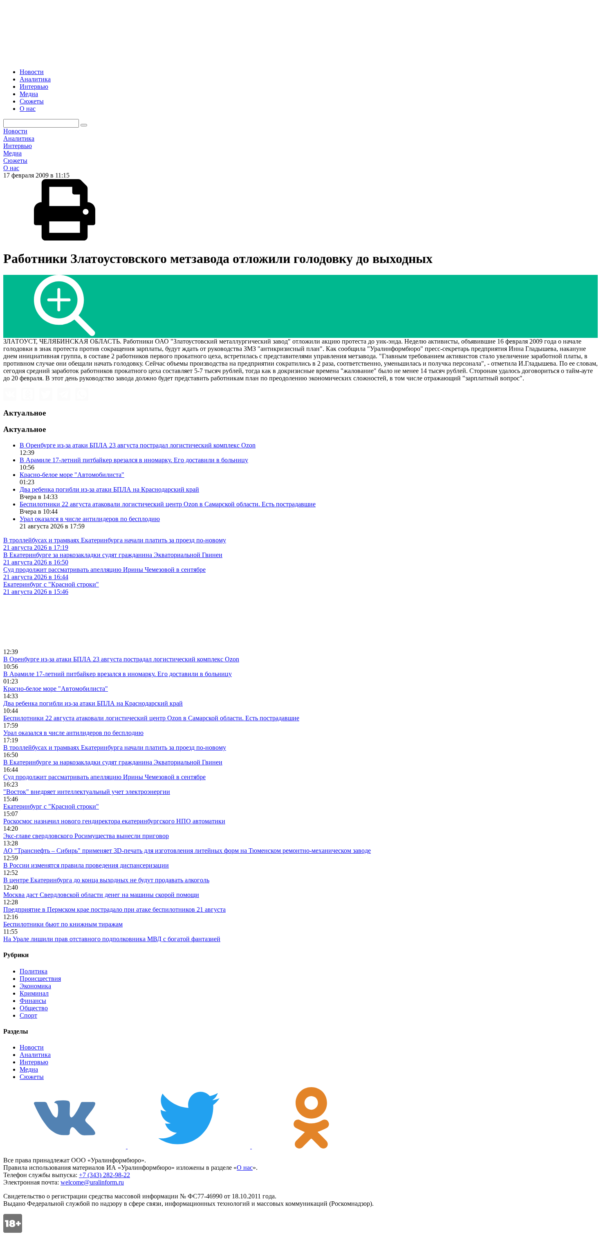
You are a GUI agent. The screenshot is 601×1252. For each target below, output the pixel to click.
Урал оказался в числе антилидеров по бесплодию (90, 518)
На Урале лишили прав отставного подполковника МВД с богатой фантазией (111, 938)
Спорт (28, 1015)
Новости (32, 71)
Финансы (33, 1000)
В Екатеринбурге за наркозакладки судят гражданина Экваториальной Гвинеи (112, 762)
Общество (34, 1008)
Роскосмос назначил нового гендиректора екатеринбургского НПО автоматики (114, 821)
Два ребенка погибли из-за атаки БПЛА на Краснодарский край (109, 489)
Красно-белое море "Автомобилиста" (72, 474)
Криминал (34, 993)
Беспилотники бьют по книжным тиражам (63, 924)
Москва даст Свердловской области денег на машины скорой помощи (101, 894)
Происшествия (40, 978)
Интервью (34, 86)
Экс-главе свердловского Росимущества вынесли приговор (86, 835)
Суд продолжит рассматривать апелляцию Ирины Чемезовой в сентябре (104, 776)
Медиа (29, 93)
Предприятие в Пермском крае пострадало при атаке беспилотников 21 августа (114, 909)
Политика (33, 971)
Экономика (35, 985)
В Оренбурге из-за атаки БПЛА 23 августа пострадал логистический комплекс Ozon (138, 445)
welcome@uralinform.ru (92, 1182)
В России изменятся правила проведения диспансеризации (86, 865)
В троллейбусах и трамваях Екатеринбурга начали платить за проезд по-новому (114, 747)
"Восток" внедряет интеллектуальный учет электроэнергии (86, 791)
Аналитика (35, 79)
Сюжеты (32, 101)
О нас (28, 108)
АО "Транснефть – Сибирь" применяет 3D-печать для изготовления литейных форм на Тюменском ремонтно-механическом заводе (187, 850)
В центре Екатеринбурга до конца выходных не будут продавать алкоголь (106, 880)
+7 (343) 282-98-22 (104, 1174)
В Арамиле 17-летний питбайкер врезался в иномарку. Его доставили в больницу (134, 459)
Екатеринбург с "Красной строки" (51, 806)
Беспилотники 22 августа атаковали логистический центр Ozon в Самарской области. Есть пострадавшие (168, 504)
